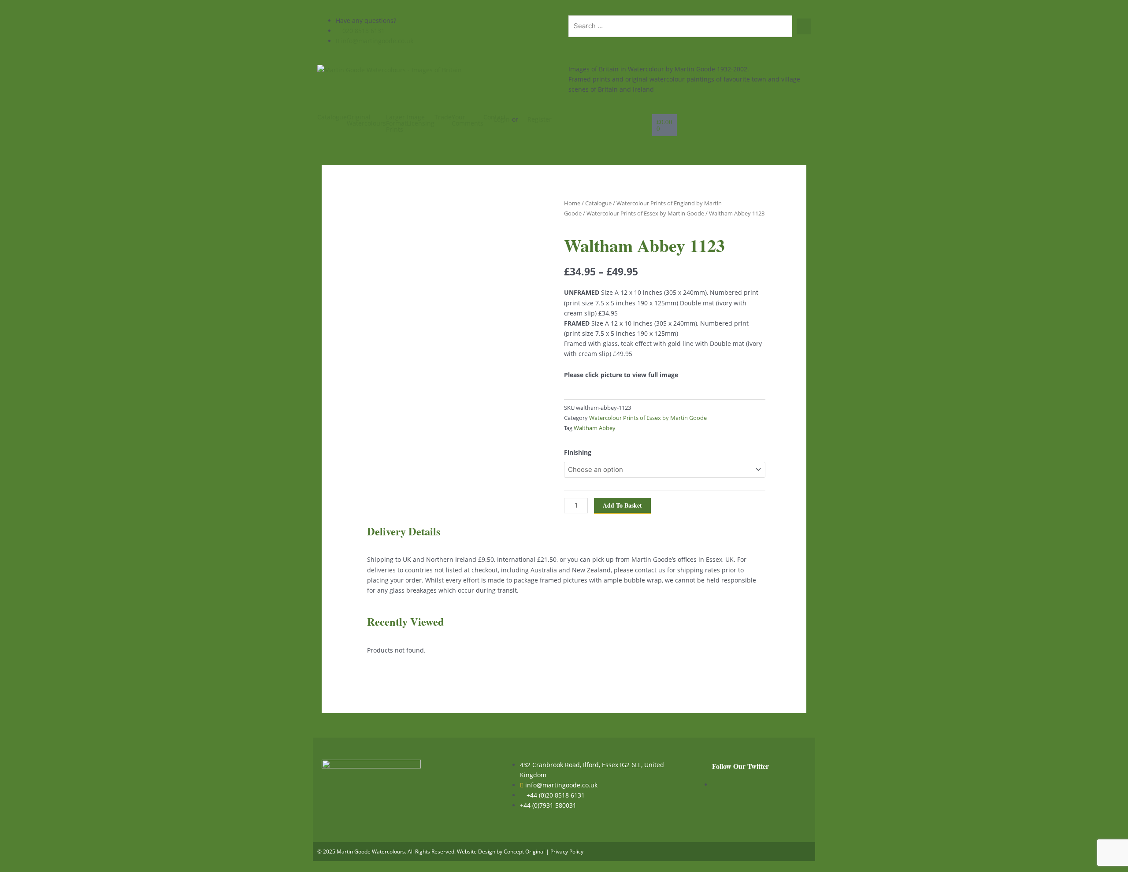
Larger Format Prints (396, 123)
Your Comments (467, 120)
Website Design (476, 851)
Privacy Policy (566, 851)
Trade (443, 117)
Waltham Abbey (595, 428)
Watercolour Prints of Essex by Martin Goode (645, 213)
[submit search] (804, 26)
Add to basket (622, 505)
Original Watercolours (366, 120)
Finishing (577, 452)
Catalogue (332, 117)
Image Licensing (420, 120)
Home (572, 203)
